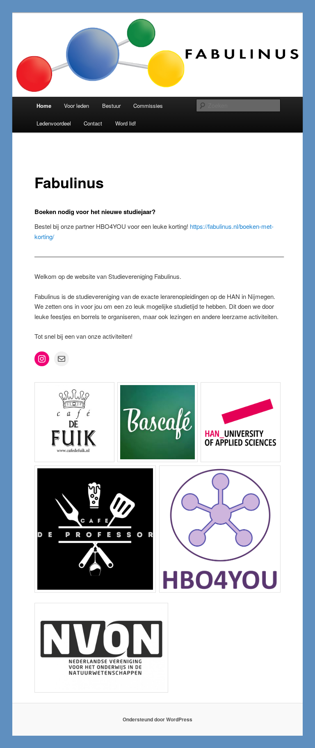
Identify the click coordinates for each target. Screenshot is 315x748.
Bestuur (111, 105)
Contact (93, 123)
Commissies (148, 105)
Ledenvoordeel (54, 123)
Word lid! (125, 123)
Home (44, 105)
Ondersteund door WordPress (157, 719)
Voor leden (76, 105)
